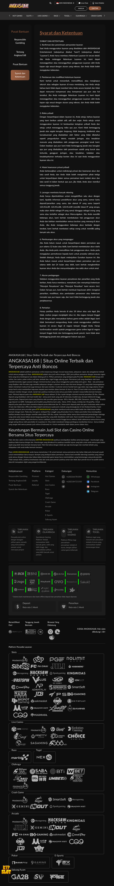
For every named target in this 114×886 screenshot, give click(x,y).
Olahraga (80, 16)
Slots (29, 16)
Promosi (35, 476)
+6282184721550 (74, 482)
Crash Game (96, 16)
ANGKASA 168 (89, 377)
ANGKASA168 (14, 372)
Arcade (48, 507)
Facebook (95, 482)
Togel (67, 16)
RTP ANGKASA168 (43, 409)
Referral (35, 485)
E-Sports (49, 515)
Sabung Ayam (51, 520)
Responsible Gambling (20, 41)
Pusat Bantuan (20, 64)
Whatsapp (95, 477)
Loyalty (35, 481)
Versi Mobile (99, 3)
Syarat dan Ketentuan (20, 75)
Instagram (95, 487)
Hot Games (17, 16)
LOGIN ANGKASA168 (21, 452)
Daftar (95, 8)
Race (56, 16)
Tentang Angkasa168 (20, 53)
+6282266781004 (74, 477)
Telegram (94, 491)
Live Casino (43, 16)
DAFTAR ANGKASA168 (44, 440)
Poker (47, 511)
